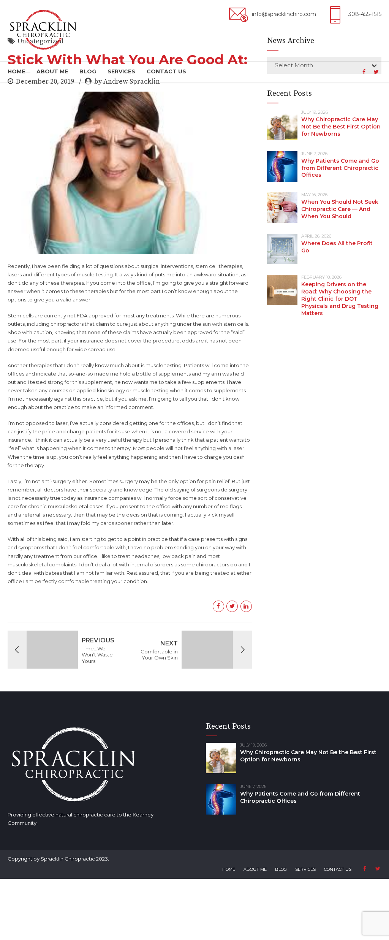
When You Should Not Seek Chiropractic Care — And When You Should (339, 209)
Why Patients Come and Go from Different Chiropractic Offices (340, 168)
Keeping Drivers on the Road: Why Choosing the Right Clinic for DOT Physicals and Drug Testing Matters (339, 299)
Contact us (166, 71)
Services (121, 71)
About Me (52, 71)
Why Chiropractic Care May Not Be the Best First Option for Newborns (341, 126)
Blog (87, 71)
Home (16, 71)
